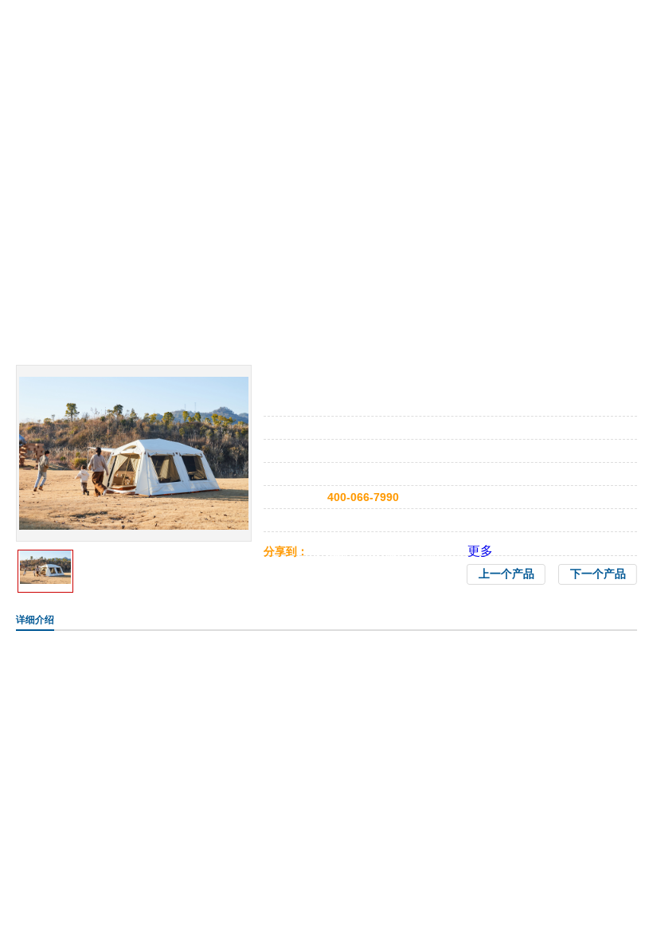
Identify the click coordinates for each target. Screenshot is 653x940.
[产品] (133, 383)
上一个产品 (506, 574)
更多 (480, 551)
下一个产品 (598, 574)
